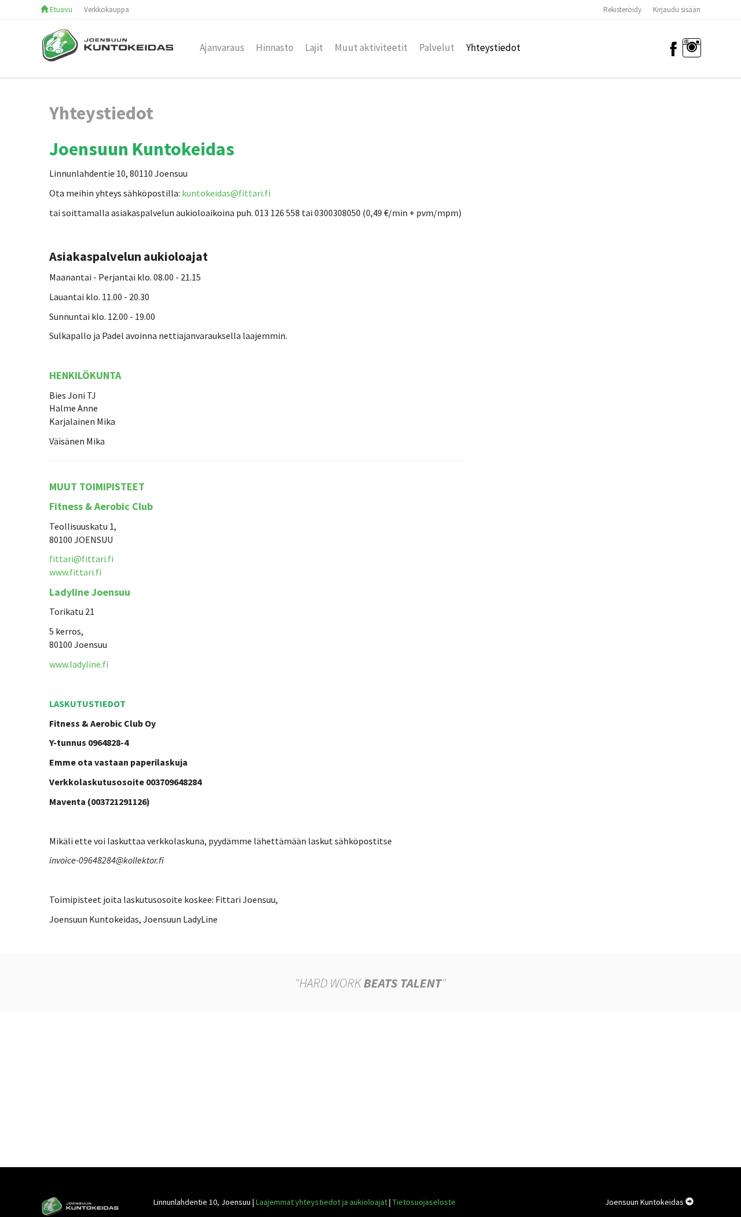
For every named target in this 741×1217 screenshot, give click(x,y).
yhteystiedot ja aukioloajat (321, 1202)
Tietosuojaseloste (424, 1202)
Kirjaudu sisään (676, 9)
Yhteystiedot (493, 45)
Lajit (314, 45)
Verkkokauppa (106, 9)
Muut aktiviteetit (371, 45)
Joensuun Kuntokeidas (645, 1202)
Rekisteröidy (622, 9)
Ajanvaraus (222, 45)
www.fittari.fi (75, 572)
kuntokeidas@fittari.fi (226, 193)
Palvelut (436, 45)
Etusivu (60, 9)
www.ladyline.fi (78, 664)
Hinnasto (275, 45)
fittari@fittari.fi (81, 558)
